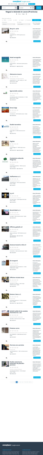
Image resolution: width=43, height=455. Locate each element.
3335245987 (13, 252)
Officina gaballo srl (16, 227)
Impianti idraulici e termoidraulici (15, 197)
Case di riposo (12, 164)
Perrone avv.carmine (17, 345)
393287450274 (14, 83)
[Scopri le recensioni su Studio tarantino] (7, 137)
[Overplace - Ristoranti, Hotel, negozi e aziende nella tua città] (21, 1)
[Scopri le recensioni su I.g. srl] (7, 206)
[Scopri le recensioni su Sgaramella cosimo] (7, 103)
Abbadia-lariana (24, 452)
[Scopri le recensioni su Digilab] (7, 154)
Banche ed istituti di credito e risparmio (9, 452)
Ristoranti (17, 451)
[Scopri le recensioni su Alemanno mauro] (7, 87)
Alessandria (33, 453)
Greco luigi (13, 108)
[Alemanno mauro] (5, 76)
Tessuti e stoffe (12, 298)
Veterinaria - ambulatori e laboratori (16, 369)
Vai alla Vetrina (37, 41)
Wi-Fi (16, 20)
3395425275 (13, 353)
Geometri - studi (11, 453)
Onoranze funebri (13, 112)
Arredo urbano (12, 95)
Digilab (12, 141)
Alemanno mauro (16, 74)
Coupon (22, 20)
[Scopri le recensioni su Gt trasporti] (7, 273)
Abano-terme (30, 451)
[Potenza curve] (5, 330)
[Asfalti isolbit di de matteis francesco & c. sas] (5, 313)
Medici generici (12, 33)
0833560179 (13, 66)
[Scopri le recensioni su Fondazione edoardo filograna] (7, 172)
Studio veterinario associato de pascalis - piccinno (17, 363)
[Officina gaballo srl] (5, 229)
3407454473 (13, 269)
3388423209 (13, 37)
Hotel (14, 61)
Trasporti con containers (14, 265)
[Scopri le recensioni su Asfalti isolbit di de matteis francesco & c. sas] (7, 324)
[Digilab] (5, 143)
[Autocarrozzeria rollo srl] (5, 247)
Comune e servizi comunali (11, 451)
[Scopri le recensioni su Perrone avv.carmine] (7, 358)
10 (29, 382)
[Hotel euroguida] (5, 59)
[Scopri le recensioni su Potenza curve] (7, 341)
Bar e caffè (17, 452)
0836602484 (13, 115)
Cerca (39, 8)
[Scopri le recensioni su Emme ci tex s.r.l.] (7, 307)
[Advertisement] (21, 49)
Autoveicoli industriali (13, 281)
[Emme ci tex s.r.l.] (5, 296)
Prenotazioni (28, 20)
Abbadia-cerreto (24, 451)
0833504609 (13, 168)
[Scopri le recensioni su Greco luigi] (7, 120)
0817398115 (13, 202)
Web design (12, 145)
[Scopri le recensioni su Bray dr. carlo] (7, 41)
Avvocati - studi (12, 349)
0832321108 (13, 303)
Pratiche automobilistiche (14, 128)
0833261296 (13, 373)
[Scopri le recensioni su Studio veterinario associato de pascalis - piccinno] (7, 377)
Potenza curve (14, 328)
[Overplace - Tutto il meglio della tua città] (9, 4)
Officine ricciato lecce (17, 277)
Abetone (29, 452)
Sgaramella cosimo (16, 91)
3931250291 (13, 337)
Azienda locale (20, 317)
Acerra (37, 452)
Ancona (29, 453)
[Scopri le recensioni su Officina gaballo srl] (7, 241)
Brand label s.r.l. (15, 210)
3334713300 (20, 235)
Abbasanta (24, 453)
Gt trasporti (14, 261)
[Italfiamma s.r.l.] (5, 178)
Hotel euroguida (15, 57)
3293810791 (13, 320)
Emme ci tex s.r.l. (15, 294)
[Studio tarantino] (5, 126)
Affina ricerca (36, 20)
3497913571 (20, 303)
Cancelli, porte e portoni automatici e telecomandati (18, 332)
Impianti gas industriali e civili (15, 180)
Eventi (10, 20)
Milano (36, 453)
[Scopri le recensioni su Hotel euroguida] (7, 70)
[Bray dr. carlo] (5, 30)
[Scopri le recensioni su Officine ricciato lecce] (7, 290)
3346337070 (13, 286)
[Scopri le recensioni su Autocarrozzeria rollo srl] (7, 256)
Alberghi (11, 61)
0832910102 (13, 133)
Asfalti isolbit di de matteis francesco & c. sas (19, 311)
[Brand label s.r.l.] (5, 212)
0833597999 (13, 150)
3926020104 (20, 168)
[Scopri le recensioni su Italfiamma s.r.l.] (7, 189)
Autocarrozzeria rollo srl (18, 245)
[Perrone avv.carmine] (5, 347)
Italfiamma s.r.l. (15, 176)
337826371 (13, 185)
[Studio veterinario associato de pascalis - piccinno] (5, 364)
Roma (27, 453)
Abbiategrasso (33, 452)
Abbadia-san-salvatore (35, 451)
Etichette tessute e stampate (14, 214)
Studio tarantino (15, 124)
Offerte (5, 20)
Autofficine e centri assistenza (15, 249)
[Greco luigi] (5, 110)
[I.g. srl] (5, 195)
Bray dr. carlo (14, 29)
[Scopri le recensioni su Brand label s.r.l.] (7, 223)
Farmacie (7, 453)
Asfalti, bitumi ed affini (13, 317)
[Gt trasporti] (5, 262)
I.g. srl (12, 193)
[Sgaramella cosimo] (5, 93)
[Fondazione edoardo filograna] (5, 160)
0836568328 (13, 235)
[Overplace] (16, 14)
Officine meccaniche (13, 231)
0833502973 (13, 217)
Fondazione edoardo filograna (17, 159)
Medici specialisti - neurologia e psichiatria (17, 78)
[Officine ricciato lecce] (5, 279)
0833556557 (13, 99)
